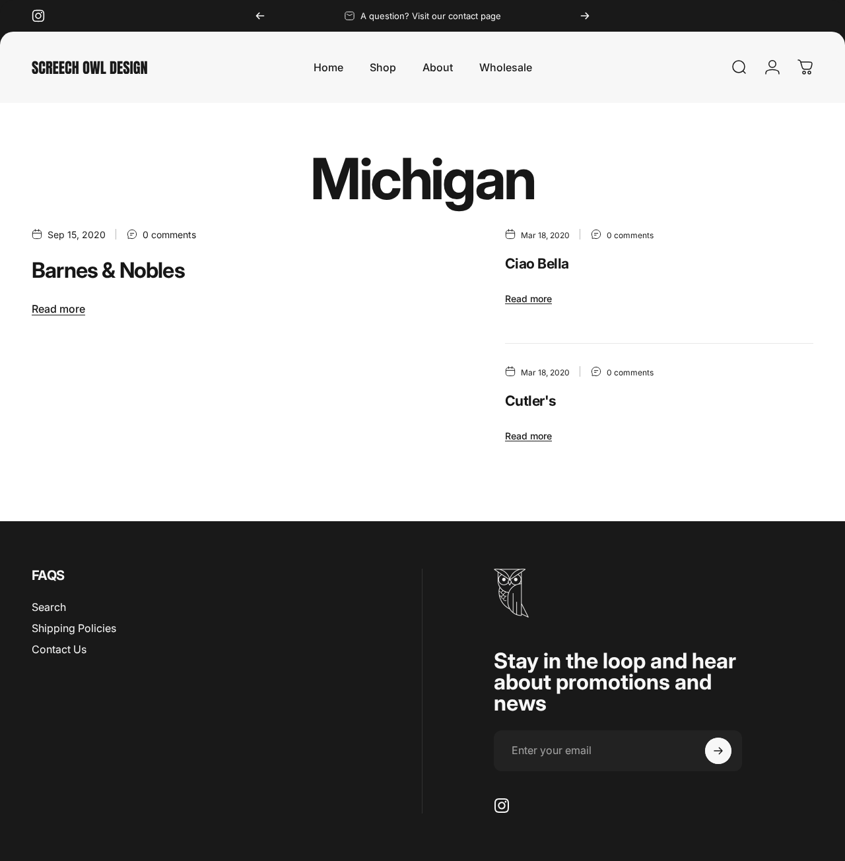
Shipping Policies (74, 628)
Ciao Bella (537, 263)
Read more (58, 308)
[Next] (584, 16)
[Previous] (260, 16)
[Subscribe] (718, 751)
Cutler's (531, 400)
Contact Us (59, 649)
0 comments (169, 234)
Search (49, 607)
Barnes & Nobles (108, 270)
